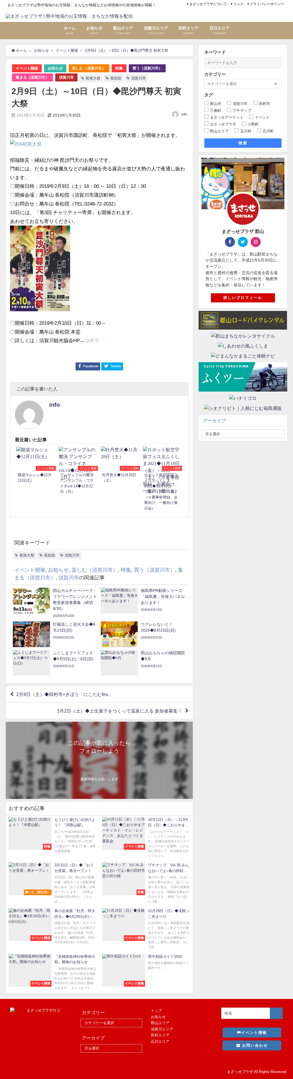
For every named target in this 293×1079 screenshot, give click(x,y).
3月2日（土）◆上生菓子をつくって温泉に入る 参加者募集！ (119, 711)
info (184, 114)
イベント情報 (254, 1032)
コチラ (92, 340)
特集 (119, 68)
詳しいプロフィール (242, 298)
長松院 (115, 78)
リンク (238, 4)
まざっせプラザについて (208, 4)
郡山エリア (160, 1023)
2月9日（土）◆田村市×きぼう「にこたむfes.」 (65, 694)
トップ (156, 1010)
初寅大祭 (93, 78)
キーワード (215, 52)
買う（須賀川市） (147, 68)
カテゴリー (215, 74)
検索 (242, 143)
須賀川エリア (162, 1029)
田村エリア (160, 1035)
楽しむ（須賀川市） (89, 68)
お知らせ (55, 68)
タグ (208, 95)
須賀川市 (66, 77)
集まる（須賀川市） (32, 77)
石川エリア (160, 1041)
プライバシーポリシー (267, 4)
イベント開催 (27, 68)
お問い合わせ (254, 1045)
